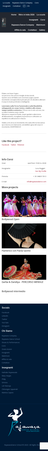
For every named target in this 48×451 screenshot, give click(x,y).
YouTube (5, 322)
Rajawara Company (9, 336)
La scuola (6, 3)
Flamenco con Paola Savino (16, 250)
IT (24, 6)
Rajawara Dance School (11, 339)
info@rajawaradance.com (36, 181)
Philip (4, 379)
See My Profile (40, 171)
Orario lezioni (7, 349)
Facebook (5, 145)
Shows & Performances (11, 342)
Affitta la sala (20, 30)
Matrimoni (40, 25)
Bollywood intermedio (13, 291)
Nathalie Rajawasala (9, 372)
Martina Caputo (8, 392)
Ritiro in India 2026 (26, 15)
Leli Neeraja (6, 386)
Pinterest (20, 145)
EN (28, 6)
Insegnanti (6, 6)
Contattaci (17, 6)
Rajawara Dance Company (22, 3)
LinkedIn (5, 316)
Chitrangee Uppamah (10, 389)
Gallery (42, 30)
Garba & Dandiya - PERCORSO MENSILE (22, 282)
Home (13, 15)
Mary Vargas (6, 376)
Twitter (13, 145)
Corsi (37, 3)
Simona (4, 382)
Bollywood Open (10, 219)
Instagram (5, 326)
